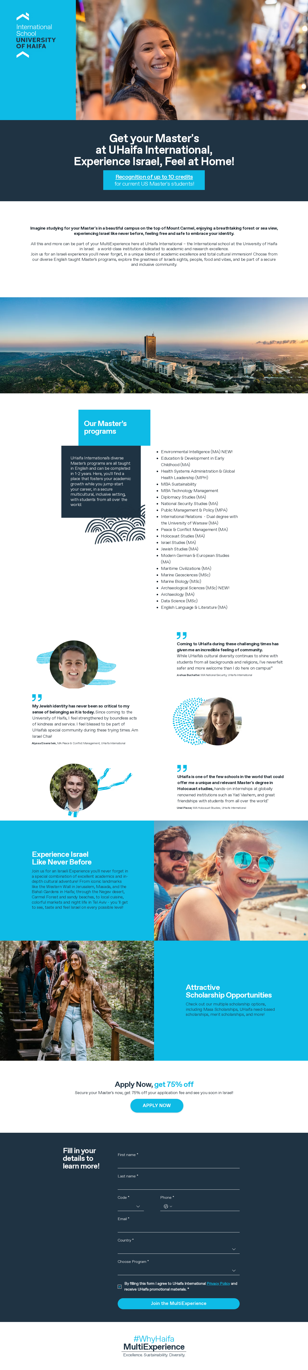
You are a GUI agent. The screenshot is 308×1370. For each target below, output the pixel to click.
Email (123, 1219)
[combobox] (131, 1206)
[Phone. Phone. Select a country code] (168, 1206)
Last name (128, 1176)
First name (128, 1155)
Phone (167, 1197)
